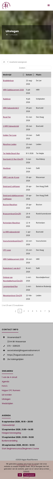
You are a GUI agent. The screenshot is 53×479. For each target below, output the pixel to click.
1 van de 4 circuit (9, 377)
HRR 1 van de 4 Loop (11, 177)
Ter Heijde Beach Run (11, 153)
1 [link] (19, 311)
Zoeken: (22, 68)
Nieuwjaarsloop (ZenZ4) (12, 295)
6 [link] (40, 311)
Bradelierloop (8, 80)
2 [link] (24, 311)
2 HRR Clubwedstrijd (11, 126)
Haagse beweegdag (11, 433)
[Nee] (50, 470)
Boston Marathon (10, 204)
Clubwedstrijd (8, 425)
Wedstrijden (7, 403)
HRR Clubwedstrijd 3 (11, 108)
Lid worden (7, 394)
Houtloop (7, 168)
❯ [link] (49, 311)
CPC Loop (7, 250)
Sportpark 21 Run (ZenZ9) (13, 159)
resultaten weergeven (18, 62)
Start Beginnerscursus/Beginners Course (20, 448)
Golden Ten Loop (9, 135)
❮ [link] (15, 311)
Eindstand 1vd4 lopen (11, 186)
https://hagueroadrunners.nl (20, 355)
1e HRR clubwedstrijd (11, 232)
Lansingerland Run (10, 286)
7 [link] (44, 311)
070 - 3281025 (13, 346)
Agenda (5, 381)
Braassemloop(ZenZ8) (12, 213)
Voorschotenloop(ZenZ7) (13, 241)
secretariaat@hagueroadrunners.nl (23, 350)
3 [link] (28, 311)
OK (20, 475)
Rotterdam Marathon (11, 223)
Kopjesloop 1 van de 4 (11, 268)
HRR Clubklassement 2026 (13, 90)
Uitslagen (6, 399)
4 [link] (32, 311)
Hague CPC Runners (11, 390)
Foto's (4, 386)
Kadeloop (7, 99)
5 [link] (36, 311)
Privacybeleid (29, 475)
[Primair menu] (48, 5)
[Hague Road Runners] (6, 5)
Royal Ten (7, 117)
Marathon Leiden (9, 144)
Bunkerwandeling (9, 440)
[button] (23, 74)
